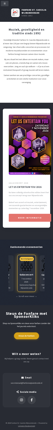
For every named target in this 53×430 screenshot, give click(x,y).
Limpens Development (26, 426)
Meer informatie (30, 217)
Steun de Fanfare (26, 336)
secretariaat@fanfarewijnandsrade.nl (26, 383)
